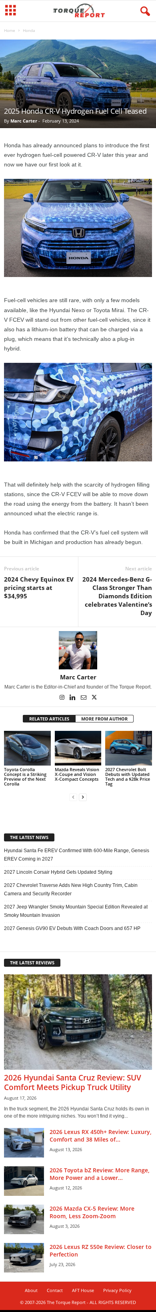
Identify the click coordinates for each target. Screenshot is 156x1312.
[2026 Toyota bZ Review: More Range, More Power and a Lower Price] (24, 1181)
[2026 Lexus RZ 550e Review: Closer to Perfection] (24, 1258)
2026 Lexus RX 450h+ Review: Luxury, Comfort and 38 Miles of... (101, 1135)
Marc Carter (23, 121)
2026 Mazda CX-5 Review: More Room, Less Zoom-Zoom (92, 1212)
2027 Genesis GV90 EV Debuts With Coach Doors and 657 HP (72, 928)
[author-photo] (78, 650)
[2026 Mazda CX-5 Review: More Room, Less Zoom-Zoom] (24, 1220)
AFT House (83, 1290)
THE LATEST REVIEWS (32, 963)
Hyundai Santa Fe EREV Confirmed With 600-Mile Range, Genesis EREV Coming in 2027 (76, 855)
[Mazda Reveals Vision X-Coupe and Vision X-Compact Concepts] (78, 748)
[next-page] (83, 797)
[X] (94, 698)
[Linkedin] (73, 698)
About (31, 1290)
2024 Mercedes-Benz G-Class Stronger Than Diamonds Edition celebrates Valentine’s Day (117, 596)
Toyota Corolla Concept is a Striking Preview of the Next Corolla (25, 776)
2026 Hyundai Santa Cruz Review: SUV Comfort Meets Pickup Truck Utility (72, 1082)
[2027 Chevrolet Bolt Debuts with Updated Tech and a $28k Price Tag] (128, 748)
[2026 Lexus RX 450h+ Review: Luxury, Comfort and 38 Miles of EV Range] (24, 1143)
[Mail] (84, 698)
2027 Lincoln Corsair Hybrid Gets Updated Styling (58, 872)
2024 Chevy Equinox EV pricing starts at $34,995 (39, 587)
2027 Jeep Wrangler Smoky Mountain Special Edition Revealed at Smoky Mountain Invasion (76, 911)
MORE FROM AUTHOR (104, 719)
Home (9, 30)
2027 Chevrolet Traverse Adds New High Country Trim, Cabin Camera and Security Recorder (71, 889)
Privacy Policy (117, 1290)
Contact (55, 1290)
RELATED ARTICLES (49, 719)
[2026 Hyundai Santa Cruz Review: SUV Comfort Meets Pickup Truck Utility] (78, 1022)
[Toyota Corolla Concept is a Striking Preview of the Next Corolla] (27, 748)
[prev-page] (73, 797)
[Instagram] (62, 698)
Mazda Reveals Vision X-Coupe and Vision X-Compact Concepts (77, 774)
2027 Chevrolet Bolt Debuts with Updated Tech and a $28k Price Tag (127, 776)
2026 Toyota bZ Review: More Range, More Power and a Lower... (100, 1173)
